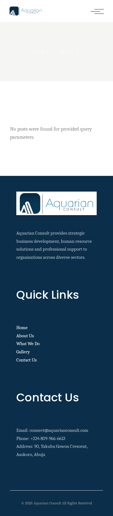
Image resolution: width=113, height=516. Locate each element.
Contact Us (26, 360)
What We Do (28, 343)
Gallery (23, 352)
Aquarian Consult (47, 503)
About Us (25, 336)
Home (22, 327)
